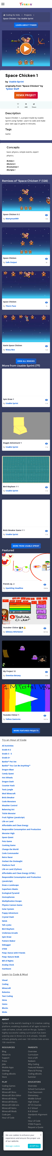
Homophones (8, 897)
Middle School (34, 1098)
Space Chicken (9, 258)
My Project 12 (9, 671)
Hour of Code (8, 1117)
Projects (28, 15)
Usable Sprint (16, 81)
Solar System (8, 909)
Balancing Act (8, 809)
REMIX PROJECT (26, 95)
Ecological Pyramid (10, 893)
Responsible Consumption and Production (21, 829)
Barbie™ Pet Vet (9, 761)
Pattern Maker (8, 941)
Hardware (6, 968)
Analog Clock (8, 964)
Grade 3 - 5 (7, 753)
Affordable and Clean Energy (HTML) (18, 873)
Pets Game (7, 841)
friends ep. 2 (8, 584)
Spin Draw (6, 937)
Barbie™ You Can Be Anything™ (16, 765)
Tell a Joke (6, 925)
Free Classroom (35, 1092)
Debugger (6, 945)
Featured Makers (35, 1067)
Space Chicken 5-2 (11, 214)
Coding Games (8, 1085)
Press (4, 1061)
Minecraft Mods (9, 1111)
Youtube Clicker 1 (11, 715)
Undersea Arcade (10, 933)
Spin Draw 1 (8, 399)
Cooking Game (8, 845)
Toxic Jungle (7, 789)
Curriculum (33, 1054)
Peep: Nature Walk (10, 957)
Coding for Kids (13, 15)
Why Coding (33, 1064)
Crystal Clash (8, 917)
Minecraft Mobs (9, 1098)
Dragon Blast (8, 769)
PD (29, 1117)
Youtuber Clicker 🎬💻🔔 (14, 627)
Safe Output (11, 262)
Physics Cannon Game (12, 905)
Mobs (4, 1012)
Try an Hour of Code (14, 740)
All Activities (7, 745)
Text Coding (7, 996)
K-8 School (33, 1111)
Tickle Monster (9, 813)
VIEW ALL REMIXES (26, 361)
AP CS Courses (34, 1105)
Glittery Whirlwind (14, 632)
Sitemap (5, 1070)
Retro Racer (7, 857)
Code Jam (6, 1114)
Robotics (6, 992)
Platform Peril (8, 865)
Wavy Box (10, 349)
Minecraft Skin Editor (11, 1095)
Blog (4, 1051)
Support (5, 1057)
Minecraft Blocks (9, 1101)
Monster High (8, 833)
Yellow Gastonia (13, 719)
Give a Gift (33, 1057)
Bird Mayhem (8, 929)
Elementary (33, 1095)
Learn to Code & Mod (15, 974)
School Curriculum (36, 1089)
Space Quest (7, 837)
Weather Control (9, 805)
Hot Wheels (7, 777)
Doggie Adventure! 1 (12, 443)
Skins (4, 1000)
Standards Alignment (37, 1114)
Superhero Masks (10, 889)
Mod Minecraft (8, 793)
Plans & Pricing (35, 1070)
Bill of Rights (7, 961)
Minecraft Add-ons (10, 1105)
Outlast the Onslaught (12, 861)
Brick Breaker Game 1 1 (14, 530)
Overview (32, 1051)
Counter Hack (8, 785)
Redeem (31, 1061)
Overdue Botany (13, 675)
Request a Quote (35, 1127)
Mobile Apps (8, 1067)
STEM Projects (34, 1124)
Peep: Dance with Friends (13, 953)
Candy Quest (8, 773)
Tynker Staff (12, 89)
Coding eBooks (9, 1073)
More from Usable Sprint (26, 546)
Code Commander (10, 853)
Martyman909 (12, 218)
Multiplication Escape (12, 901)
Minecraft (6, 988)
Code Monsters (9, 801)
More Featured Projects (26, 730)
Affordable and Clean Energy (15, 825)
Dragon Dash (8, 781)
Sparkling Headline (14, 588)
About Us (6, 1054)
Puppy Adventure (10, 913)
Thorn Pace (11, 306)
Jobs (4, 1064)
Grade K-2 (6, 749)
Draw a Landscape (10, 885)
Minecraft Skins (9, 1092)
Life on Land (7, 821)
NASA (4, 921)
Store (4, 1077)
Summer (32, 1077)
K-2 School (33, 1108)
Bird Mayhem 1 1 (11, 486)
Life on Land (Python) (12, 869)
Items (4, 1004)
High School (33, 1101)
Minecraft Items (9, 1108)
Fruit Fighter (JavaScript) (13, 817)
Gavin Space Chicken (12, 345)
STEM (4, 949)
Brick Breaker (8, 797)
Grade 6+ (6, 757)
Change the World (10, 849)
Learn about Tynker (26, 25)
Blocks (5, 1008)
